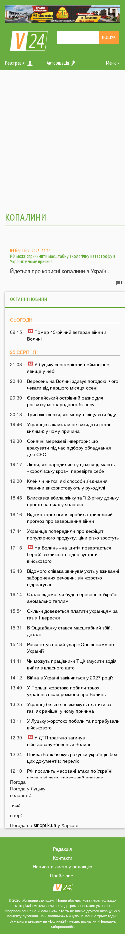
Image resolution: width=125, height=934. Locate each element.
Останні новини (28, 299)
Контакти (62, 857)
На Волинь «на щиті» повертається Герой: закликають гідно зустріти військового (69, 554)
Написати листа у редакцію (62, 866)
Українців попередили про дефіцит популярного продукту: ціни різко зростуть (73, 534)
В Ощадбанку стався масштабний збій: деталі (69, 630)
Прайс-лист (62, 875)
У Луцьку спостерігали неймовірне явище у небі (68, 367)
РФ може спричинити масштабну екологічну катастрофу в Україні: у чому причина (62, 259)
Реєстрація (15, 63)
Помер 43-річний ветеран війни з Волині (66, 335)
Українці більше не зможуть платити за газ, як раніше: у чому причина (69, 707)
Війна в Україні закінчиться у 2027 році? (70, 677)
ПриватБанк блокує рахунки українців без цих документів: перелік (72, 757)
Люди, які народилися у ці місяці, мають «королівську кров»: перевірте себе (71, 467)
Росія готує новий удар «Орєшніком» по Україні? (70, 647)
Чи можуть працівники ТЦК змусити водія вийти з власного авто (72, 664)
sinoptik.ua (45, 825)
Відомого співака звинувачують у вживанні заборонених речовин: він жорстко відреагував (73, 577)
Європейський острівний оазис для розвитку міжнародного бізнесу (65, 401)
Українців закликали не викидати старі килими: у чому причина (68, 427)
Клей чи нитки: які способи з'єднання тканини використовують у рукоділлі (67, 484)
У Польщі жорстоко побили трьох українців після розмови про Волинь (66, 690)
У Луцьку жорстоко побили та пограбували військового (73, 724)
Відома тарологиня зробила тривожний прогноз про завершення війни (70, 517)
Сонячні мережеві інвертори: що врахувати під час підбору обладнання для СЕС (69, 448)
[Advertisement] (62, 140)
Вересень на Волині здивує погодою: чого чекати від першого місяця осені (72, 384)
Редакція (62, 848)
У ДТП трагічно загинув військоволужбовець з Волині (58, 740)
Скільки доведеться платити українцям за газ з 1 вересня (72, 614)
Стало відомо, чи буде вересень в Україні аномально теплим (72, 597)
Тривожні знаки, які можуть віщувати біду (71, 414)
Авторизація (58, 63)
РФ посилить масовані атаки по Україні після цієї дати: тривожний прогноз (69, 774)
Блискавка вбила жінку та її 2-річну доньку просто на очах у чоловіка (73, 500)
